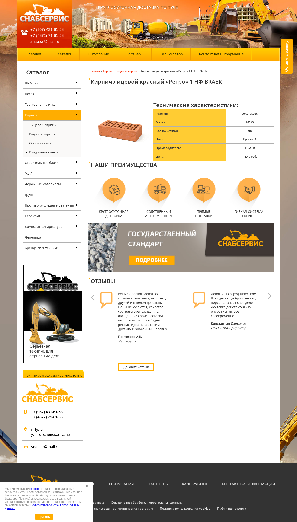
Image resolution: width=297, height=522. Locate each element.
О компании (98, 54)
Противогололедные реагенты (49, 205)
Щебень (31, 83)
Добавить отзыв (136, 367)
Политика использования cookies (185, 508)
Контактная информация (221, 54)
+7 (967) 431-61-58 (47, 29)
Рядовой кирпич (42, 134)
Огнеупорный (40, 143)
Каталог (64, 54)
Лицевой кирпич (42, 125)
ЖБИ (28, 173)
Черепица (33, 237)
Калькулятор (171, 54)
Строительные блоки (41, 162)
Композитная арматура (43, 226)
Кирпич (31, 115)
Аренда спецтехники (41, 248)
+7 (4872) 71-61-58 (47, 35)
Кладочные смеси (43, 152)
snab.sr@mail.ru (44, 41)
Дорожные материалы (43, 184)
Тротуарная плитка (40, 104)
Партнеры (134, 54)
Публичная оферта (231, 508)
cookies (35, 488)
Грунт (29, 194)
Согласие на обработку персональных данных (146, 502)
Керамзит (32, 216)
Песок (29, 94)
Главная (33, 54)
